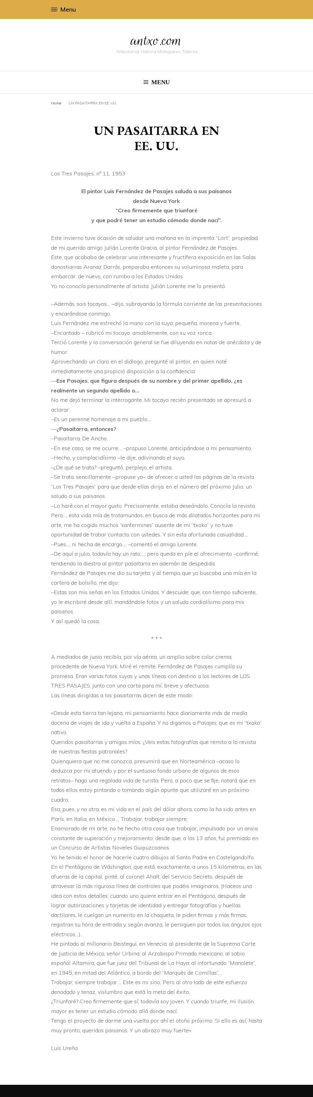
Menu (68, 9)
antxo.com (156, 40)
